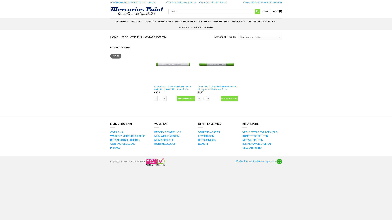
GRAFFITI (149, 21)
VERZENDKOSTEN (209, 132)
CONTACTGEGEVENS (122, 143)
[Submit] (257, 11)
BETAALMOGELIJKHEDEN (125, 139)
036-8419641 (242, 161)
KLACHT (203, 143)
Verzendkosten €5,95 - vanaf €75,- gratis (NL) (263, 2)
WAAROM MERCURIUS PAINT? (127, 135)
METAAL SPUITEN (252, 139)
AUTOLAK (136, 21)
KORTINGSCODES (164, 143)
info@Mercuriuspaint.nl (262, 161)
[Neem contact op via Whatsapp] (279, 161)
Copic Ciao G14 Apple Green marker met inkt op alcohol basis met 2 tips (217, 88)
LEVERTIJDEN (206, 135)
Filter (116, 56)
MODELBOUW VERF (185, 21)
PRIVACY (115, 147)
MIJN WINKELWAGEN (166, 135)
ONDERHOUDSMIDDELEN (260, 21)
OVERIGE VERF (220, 21)
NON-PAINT (237, 21)
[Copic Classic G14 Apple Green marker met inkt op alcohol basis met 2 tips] (174, 64)
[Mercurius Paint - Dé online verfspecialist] (137, 11)
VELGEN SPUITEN (252, 147)
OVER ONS (116, 132)
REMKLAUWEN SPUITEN (256, 143)
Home (114, 37)
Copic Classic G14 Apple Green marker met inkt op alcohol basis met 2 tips (173, 88)
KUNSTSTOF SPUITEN (255, 135)
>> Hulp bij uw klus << (203, 27)
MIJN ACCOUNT (163, 139)
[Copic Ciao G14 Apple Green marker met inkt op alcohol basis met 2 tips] (218, 64)
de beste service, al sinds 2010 (213, 2)
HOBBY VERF (164, 21)
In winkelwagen (186, 98)
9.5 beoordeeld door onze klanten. (182, 2)
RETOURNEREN (207, 139)
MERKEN (183, 27)
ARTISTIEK (121, 21)
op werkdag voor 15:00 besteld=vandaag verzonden (134, 2)
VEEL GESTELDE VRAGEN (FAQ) (260, 132)
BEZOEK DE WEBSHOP (167, 132)
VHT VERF (204, 21)
